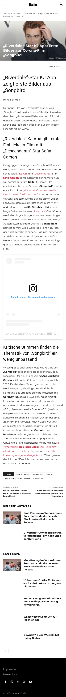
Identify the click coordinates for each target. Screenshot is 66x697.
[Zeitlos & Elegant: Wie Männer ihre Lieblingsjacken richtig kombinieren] (12, 603)
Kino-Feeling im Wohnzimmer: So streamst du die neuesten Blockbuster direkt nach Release (43, 517)
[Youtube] (30, 682)
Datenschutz (10, 674)
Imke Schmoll (22, 474)
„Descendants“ (42, 173)
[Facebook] (5, 682)
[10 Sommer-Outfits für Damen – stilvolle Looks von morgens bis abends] (12, 585)
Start (5, 13)
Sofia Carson (24, 478)
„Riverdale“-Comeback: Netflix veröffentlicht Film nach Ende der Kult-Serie (43, 535)
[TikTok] (18, 682)
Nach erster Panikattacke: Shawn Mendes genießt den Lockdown (49, 493)
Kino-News (37, 474)
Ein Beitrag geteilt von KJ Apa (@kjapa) (26, 334)
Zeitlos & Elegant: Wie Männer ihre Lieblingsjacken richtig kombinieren (42, 601)
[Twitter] (24, 682)
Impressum (9, 669)
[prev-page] (5, 651)
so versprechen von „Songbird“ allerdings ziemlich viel (31, 447)
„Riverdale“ (39, 211)
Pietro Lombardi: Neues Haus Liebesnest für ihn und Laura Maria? (17, 493)
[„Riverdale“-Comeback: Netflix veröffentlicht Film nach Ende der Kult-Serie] (12, 537)
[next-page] (10, 651)
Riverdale (9, 478)
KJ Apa (49, 474)
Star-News (15, 13)
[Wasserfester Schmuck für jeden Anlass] (12, 621)
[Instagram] (11, 682)
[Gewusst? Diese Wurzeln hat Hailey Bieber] (12, 639)
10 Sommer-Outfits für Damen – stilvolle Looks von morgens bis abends (42, 583)
